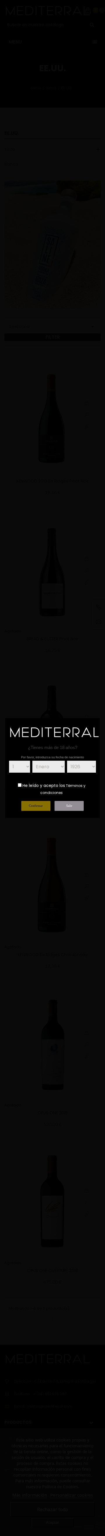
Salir (69, 805)
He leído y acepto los (43, 785)
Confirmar (36, 805)
